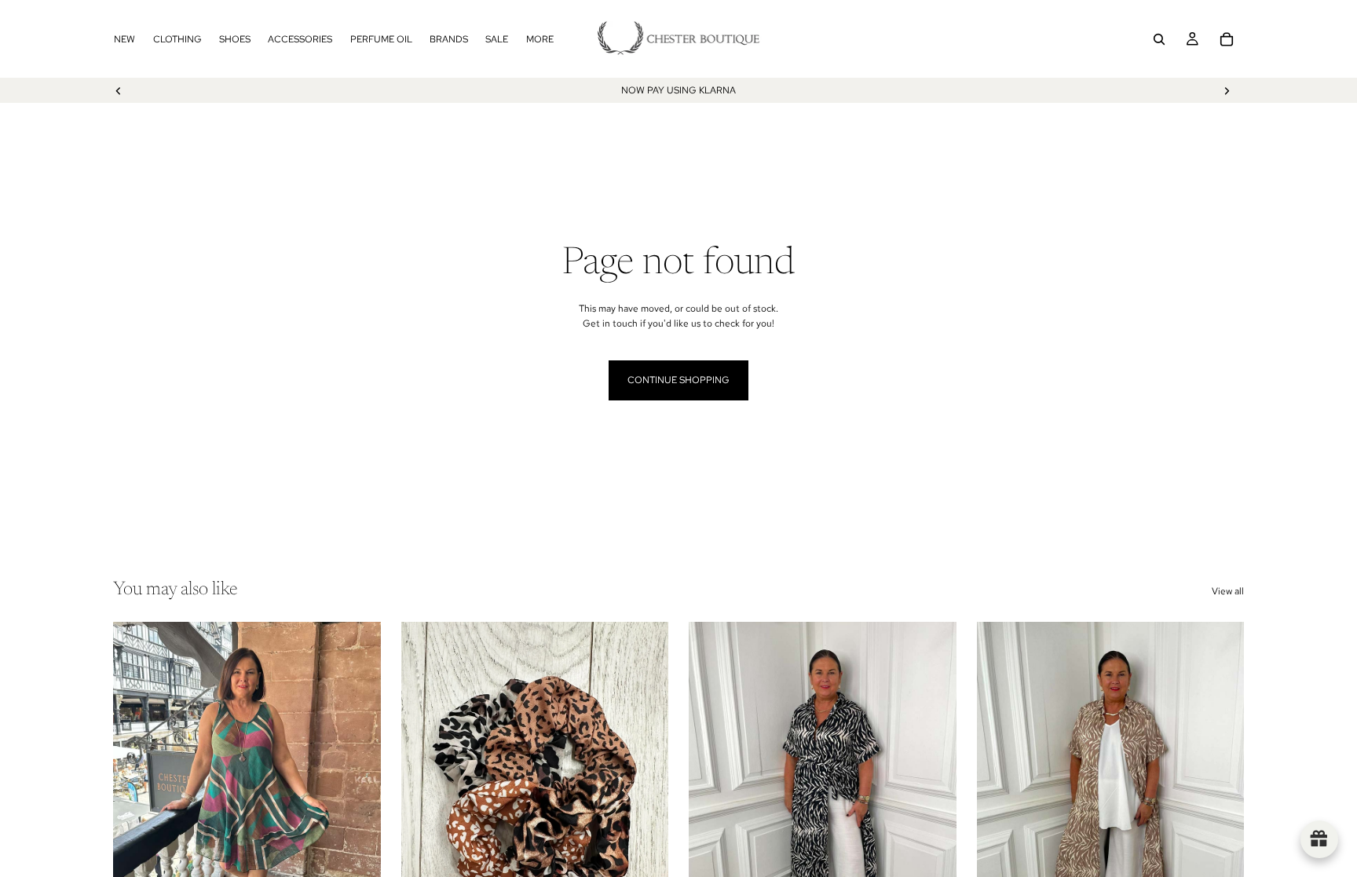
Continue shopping (678, 380)
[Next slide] (1226, 90)
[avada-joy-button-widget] (1319, 839)
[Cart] (1226, 39)
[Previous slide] (118, 90)
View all (1228, 591)
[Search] (1159, 39)
